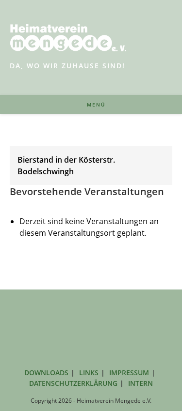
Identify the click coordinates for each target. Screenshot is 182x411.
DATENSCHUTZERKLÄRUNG (73, 383)
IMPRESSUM (129, 372)
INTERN (140, 383)
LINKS (89, 372)
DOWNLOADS (46, 372)
